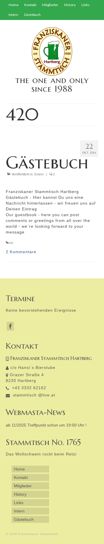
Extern (39, 174)
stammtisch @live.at (33, 395)
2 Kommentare (21, 251)
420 (10, 243)
